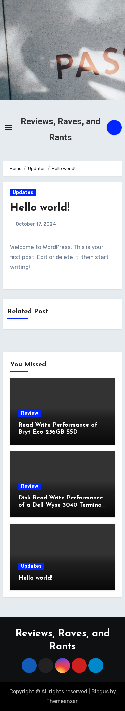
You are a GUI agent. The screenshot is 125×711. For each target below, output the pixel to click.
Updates (23, 192)
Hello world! (35, 578)
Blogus (100, 691)
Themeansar (61, 701)
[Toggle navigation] (8, 127)
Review (29, 413)
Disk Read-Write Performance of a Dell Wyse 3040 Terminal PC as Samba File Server (60, 505)
